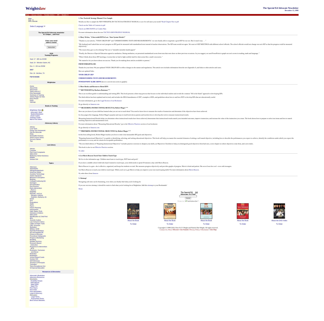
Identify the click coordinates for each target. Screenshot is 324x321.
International (35, 283)
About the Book (133, 221)
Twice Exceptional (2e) (37, 266)
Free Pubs (33, 290)
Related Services (36, 241)
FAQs (32, 100)
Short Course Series (37, 137)
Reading (33, 239)
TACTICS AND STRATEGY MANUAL (117, 32)
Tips (31, 141)
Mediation (33, 227)
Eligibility (33, 192)
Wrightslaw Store (36, 110)
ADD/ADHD (34, 169)
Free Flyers (34, 288)
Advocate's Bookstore (37, 275)
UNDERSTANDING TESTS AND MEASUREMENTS (97, 78)
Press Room (34, 98)
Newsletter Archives (36, 136)
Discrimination (35, 185)
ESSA (32, 199)
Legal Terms (35, 297)
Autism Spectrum (36, 176)
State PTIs (34, 286)
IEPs (31, 218)
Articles (32, 127)
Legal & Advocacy (36, 293)
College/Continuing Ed (38, 181)
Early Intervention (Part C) (36, 189)
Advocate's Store (36, 112)
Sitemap (33, 102)
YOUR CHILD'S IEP (86, 75)
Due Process (34, 186)
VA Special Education (37, 268)
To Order (133, 224)
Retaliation (33, 255)
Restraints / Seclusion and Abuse (37, 251)
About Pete (33, 88)
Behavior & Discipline (37, 177)
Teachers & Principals (37, 263)
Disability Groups (36, 281)
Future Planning (35, 208)
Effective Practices (134, 124)
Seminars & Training (37, 95)
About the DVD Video (279, 221)
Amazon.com (94, 104)
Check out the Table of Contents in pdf (92, 25)
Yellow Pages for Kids (37, 97)
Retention (33, 254)
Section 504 (34, 159)
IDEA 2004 (33, 154)
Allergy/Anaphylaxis (37, 170)
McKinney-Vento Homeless (39, 156)
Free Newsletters (36, 291)
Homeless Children (36, 213)
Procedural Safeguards (38, 236)
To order (81, 151)
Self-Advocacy (35, 261)
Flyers (32, 206)
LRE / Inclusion (35, 225)
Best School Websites (37, 300)
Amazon (95, 173)
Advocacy (33, 167)
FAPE (32, 204)
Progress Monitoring (37, 238)
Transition (33, 264)
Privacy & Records (36, 234)
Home (30, 18)
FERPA (32, 157)
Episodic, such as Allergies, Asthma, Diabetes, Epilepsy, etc (38, 195)
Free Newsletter (35, 93)
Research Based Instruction (35, 244)
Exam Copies (35, 116)
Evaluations (34, 202)
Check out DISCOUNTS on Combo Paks (92, 29)
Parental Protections (37, 231)
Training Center (35, 117)
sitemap (150, 185)
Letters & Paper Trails (37, 224)
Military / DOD (34, 229)
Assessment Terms (37, 298)
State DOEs (35, 284)
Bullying (32, 179)
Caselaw (33, 150)
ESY (31, 201)
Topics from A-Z (35, 91)
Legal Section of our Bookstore (111, 101)
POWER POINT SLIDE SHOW (90, 82)
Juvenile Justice (35, 220)
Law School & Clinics (37, 222)
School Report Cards (37, 257)
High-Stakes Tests (36, 211)
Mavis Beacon (194, 170)
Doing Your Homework (37, 130)
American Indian (35, 172)
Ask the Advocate (36, 132)
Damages (33, 183)
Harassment (34, 209)
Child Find (43, 216)
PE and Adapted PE (36, 232)
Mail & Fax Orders (36, 119)
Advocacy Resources (37, 277)
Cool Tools (33, 129)
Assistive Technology (37, 174)
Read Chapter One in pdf (170, 22)
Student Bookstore (37, 114)
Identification (34, 216)
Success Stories (35, 139)
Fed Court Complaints (37, 152)
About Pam (33, 90)
